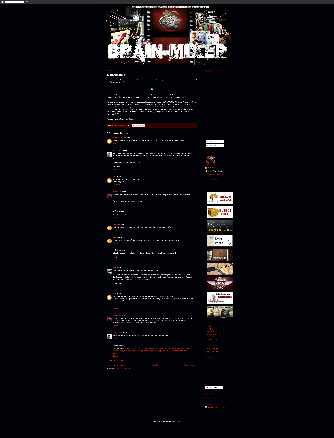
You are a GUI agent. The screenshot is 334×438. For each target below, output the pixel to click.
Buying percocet (162, 351)
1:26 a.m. (116, 260)
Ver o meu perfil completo (214, 174)
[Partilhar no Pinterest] (143, 125)
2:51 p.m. (116, 143)
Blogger (179, 421)
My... (114, 237)
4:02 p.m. (116, 356)
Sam (114, 267)
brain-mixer (117, 192)
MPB (114, 294)
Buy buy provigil (136, 349)
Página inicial (154, 365)
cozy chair (126, 349)
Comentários (212, 146)
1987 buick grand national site (153, 349)
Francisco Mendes (120, 137)
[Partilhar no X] (138, 125)
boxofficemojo (212, 329)
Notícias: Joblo (212, 339)
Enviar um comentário (118, 360)
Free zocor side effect (175, 351)
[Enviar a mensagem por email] (133, 125)
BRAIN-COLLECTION (214, 351)
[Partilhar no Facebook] (141, 125)
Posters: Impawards (214, 332)
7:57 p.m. (116, 230)
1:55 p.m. (116, 287)
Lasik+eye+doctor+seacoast (146, 351)
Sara (114, 177)
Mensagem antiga (190, 365)
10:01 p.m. (116, 308)
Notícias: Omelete (213, 337)
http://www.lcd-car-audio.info (174, 349)
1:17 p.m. (116, 217)
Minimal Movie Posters (215, 334)
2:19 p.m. (116, 204)
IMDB (209, 326)
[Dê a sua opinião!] (136, 125)
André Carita (117, 150)
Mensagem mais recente (116, 365)
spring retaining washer (127, 351)
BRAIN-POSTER (213, 349)
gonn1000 (116, 224)
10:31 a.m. (116, 326)
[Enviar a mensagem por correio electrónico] (129, 125)
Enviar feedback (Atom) (124, 369)
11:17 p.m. (116, 185)
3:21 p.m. (116, 170)
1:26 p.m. (116, 339)
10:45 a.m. (116, 243)
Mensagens (212, 142)
